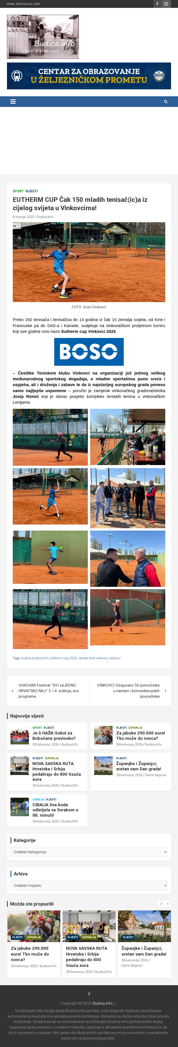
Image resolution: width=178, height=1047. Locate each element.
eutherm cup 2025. (64, 658)
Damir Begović (155, 775)
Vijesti (31, 191)
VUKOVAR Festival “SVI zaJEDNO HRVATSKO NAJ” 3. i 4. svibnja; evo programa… (49, 691)
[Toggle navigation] (13, 101)
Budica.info (103, 1003)
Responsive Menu (166, 4)
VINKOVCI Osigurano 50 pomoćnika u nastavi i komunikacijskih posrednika (128, 691)
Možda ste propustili (32, 904)
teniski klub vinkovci (93, 658)
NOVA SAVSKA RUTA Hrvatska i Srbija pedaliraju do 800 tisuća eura (56, 771)
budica (26, 658)
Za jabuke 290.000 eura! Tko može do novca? (140, 735)
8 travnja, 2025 (23, 217)
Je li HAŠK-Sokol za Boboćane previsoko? (54, 735)
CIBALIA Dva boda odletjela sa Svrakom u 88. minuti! (55, 810)
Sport (18, 191)
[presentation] (161, 904)
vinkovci (115, 658)
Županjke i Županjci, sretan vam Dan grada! (138, 766)
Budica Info (45, 217)
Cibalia (38, 799)
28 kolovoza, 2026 (45, 744)
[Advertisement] (89, 141)
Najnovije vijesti (27, 716)
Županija (135, 727)
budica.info (40, 658)
